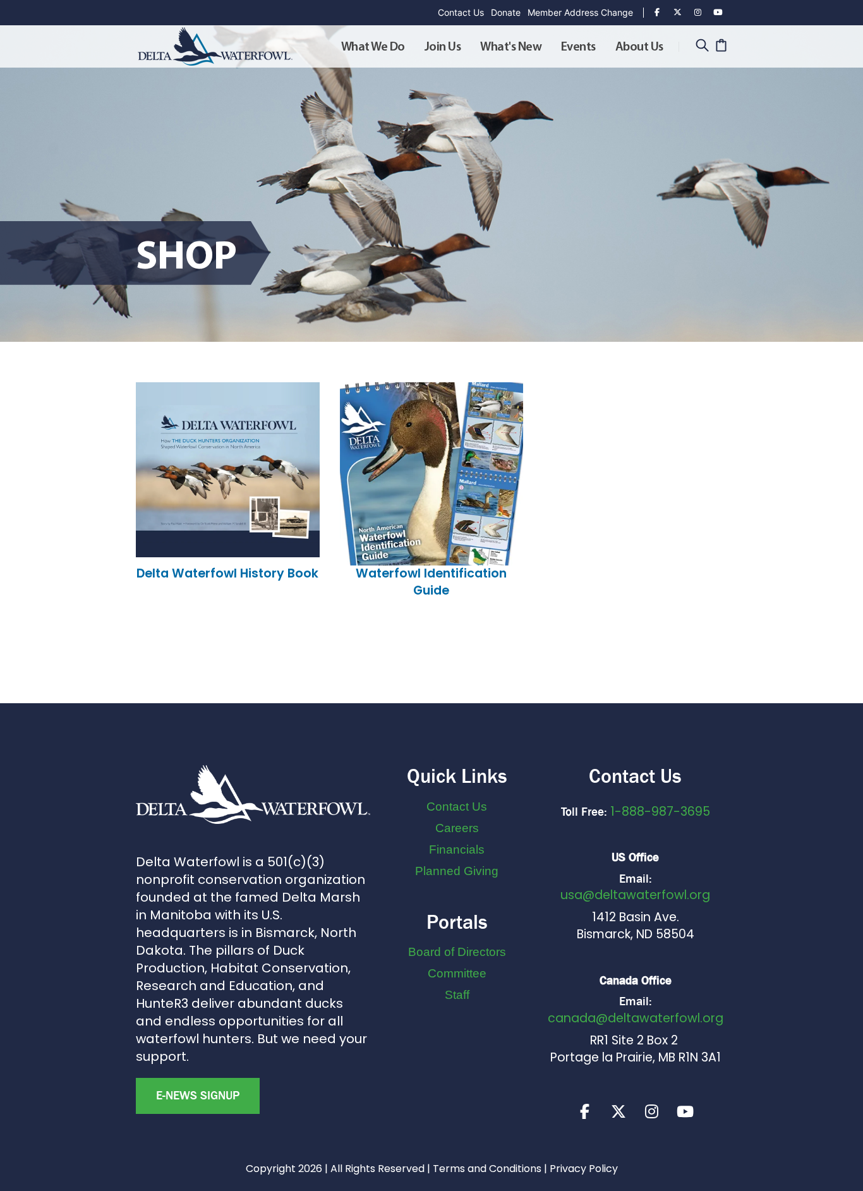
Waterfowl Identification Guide (431, 582)
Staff (457, 994)
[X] (618, 1111)
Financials (457, 849)
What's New (510, 47)
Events (578, 47)
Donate (506, 12)
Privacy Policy (584, 1168)
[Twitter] (677, 12)
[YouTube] (718, 12)
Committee (457, 973)
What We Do (373, 47)
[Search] (702, 46)
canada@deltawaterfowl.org (635, 1018)
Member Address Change (580, 12)
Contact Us (461, 12)
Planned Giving (456, 871)
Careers (457, 828)
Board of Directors (457, 951)
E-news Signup (197, 1095)
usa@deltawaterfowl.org (635, 895)
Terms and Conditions (487, 1168)
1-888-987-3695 (660, 811)
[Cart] (721, 46)
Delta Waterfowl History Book (227, 573)
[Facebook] (657, 12)
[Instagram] (697, 12)
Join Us (443, 47)
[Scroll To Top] (841, 1177)
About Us (639, 47)
